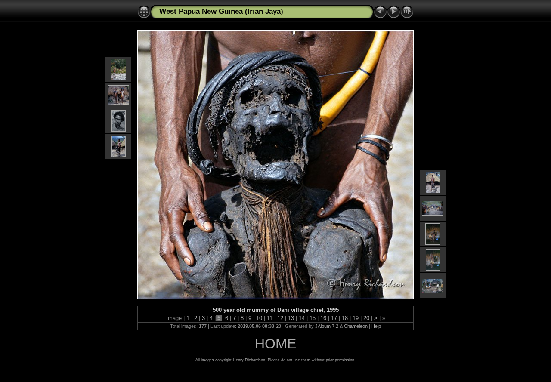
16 (323, 318)
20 (366, 318)
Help (376, 326)
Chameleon (356, 326)
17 (334, 318)
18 (345, 318)
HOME (275, 343)
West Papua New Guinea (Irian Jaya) (221, 11)
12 (280, 318)
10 (259, 318)
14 (301, 318)
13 (291, 318)
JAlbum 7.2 (326, 326)
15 (312, 318)
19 (355, 318)
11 (269, 318)
